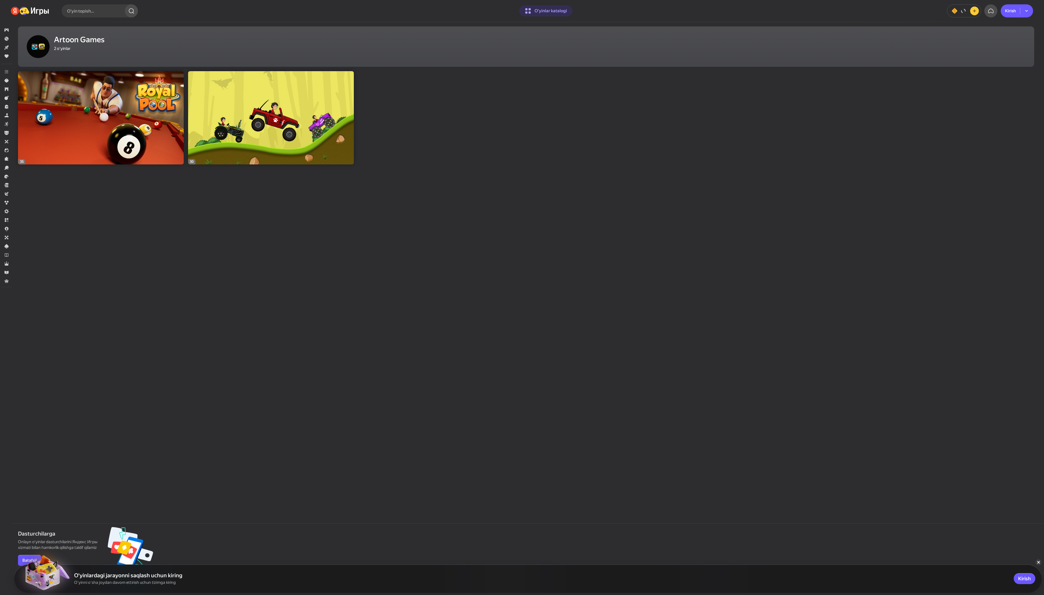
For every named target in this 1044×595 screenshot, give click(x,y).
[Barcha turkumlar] (6, 71)
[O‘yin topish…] (131, 10)
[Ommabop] (6, 56)
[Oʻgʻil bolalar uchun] (6, 132)
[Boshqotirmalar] (6, 159)
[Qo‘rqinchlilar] (6, 106)
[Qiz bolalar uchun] (6, 150)
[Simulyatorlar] (6, 115)
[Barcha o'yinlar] (6, 30)
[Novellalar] (6, 255)
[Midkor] (6, 211)
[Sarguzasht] (6, 194)
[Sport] (6, 167)
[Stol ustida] (6, 237)
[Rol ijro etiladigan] (6, 263)
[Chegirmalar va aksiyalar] (6, 38)
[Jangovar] (6, 98)
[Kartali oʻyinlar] (6, 246)
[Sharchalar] (6, 202)
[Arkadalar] (6, 124)
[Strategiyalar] (6, 89)
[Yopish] (1038, 562)
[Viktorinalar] (6, 281)
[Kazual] (6, 80)
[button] (6, 30)
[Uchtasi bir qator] (6, 220)
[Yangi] (6, 47)
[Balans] (964, 10)
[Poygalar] (6, 176)
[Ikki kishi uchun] (6, 141)
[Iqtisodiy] (6, 185)
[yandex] (30, 11)
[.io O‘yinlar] (6, 228)
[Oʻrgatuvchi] (6, 272)
